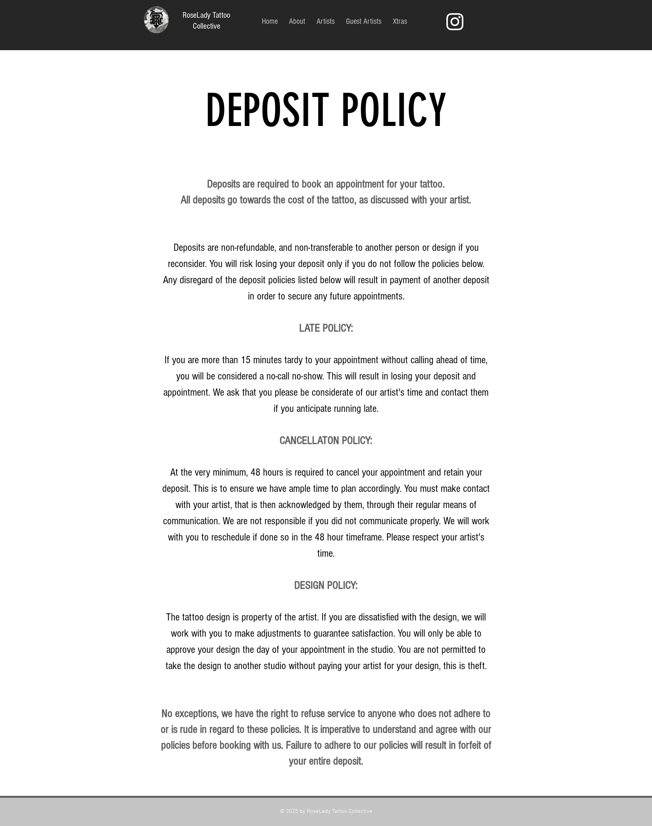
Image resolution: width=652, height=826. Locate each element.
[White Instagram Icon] (454, 21)
